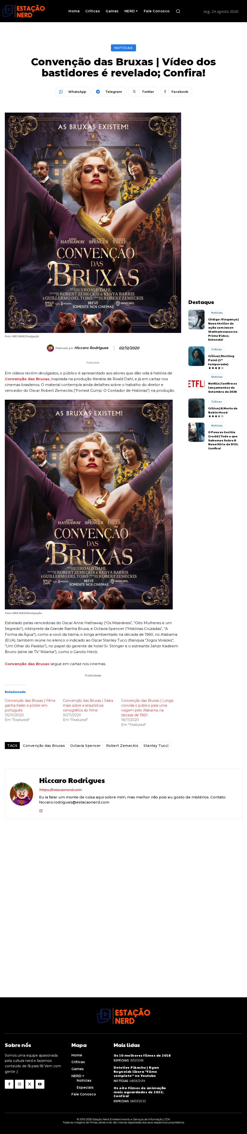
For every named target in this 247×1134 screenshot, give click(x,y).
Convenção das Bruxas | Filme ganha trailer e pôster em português (30, 705)
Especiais (121, 1060)
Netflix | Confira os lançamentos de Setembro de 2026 (222, 387)
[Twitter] (29, 1084)
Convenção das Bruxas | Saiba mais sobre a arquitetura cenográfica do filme (88, 705)
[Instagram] (41, 810)
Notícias (123, 48)
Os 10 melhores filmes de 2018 (142, 1055)
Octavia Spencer (85, 745)
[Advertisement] (215, 185)
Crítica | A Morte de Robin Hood (223, 410)
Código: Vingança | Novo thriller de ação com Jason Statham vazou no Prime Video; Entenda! (223, 329)
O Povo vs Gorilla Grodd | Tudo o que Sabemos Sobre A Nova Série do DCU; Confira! (223, 440)
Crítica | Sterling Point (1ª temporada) (221, 360)
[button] (178, 11)
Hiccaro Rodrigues (91, 348)
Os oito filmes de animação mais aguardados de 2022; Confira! (140, 1091)
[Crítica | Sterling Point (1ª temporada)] (196, 356)
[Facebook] (9, 1084)
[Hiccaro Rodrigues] (51, 348)
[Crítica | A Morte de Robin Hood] (196, 408)
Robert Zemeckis (122, 745)
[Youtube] (39, 1084)
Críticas (216, 349)
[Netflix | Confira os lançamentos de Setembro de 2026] (196, 383)
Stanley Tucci (156, 745)
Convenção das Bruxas (27, 379)
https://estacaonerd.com (60, 790)
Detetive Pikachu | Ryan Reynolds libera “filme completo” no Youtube (136, 1071)
